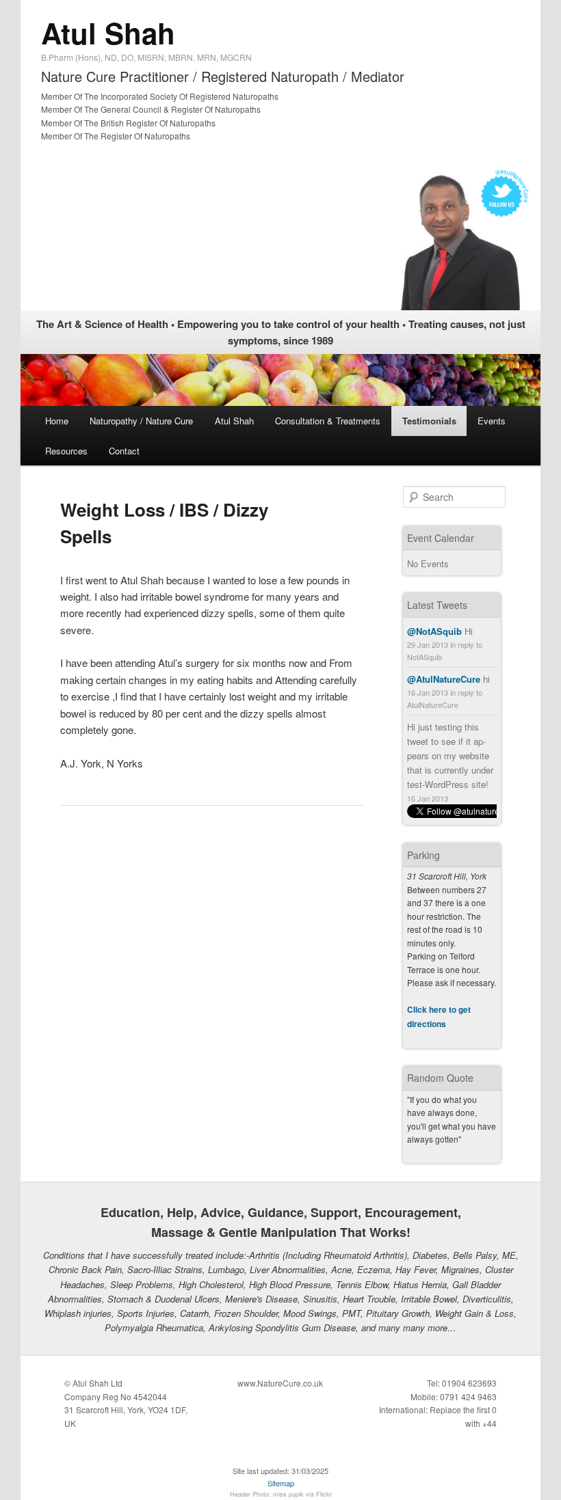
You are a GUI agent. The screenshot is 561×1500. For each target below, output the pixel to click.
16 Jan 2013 (427, 692)
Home (56, 420)
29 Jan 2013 (427, 644)
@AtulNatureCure (443, 678)
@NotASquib (434, 631)
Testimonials (429, 420)
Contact (124, 450)
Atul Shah (108, 32)
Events (492, 420)
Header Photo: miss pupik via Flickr (281, 1494)
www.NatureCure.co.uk (280, 1383)
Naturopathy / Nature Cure (141, 420)
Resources (66, 450)
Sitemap (281, 1482)
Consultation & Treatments (327, 420)
